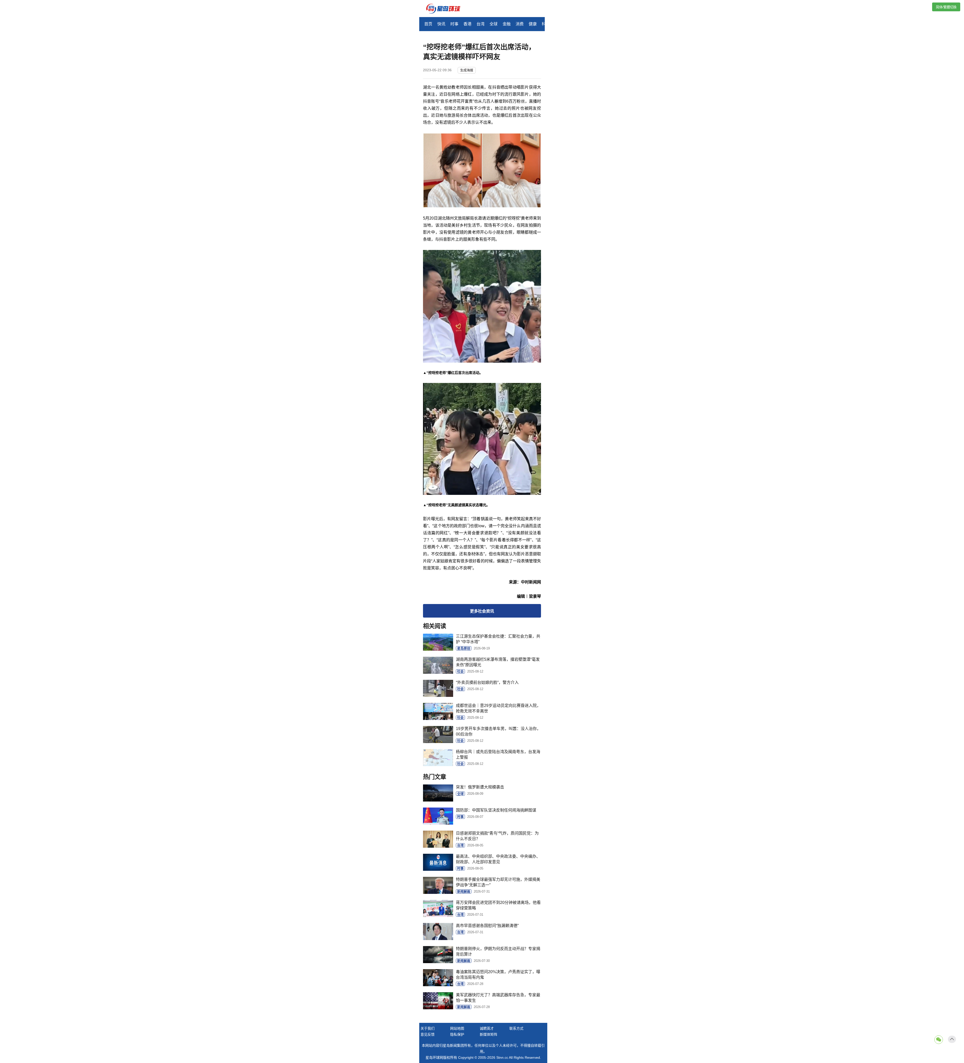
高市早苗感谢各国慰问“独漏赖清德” (487, 925)
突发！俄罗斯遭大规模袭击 (480, 787)
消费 (520, 24)
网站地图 (457, 1028)
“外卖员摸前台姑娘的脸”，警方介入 (487, 682)
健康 (533, 24)
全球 (494, 24)
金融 (507, 24)
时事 (454, 24)
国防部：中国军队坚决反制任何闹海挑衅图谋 (496, 810)
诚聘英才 (487, 1028)
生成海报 (466, 70)
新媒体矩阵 (488, 1034)
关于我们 (427, 1028)
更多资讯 (482, 611)
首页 (428, 24)
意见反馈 (427, 1034)
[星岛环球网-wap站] (446, 9)
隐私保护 (457, 1034)
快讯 (441, 24)
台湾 (480, 24)
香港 (467, 24)
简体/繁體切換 (946, 7)
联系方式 (516, 1028)
